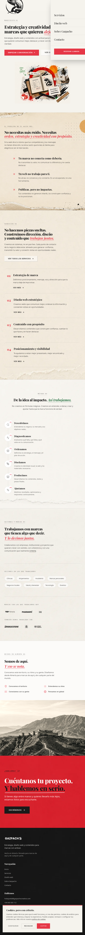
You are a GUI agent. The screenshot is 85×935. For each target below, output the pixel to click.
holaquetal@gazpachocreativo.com (17, 899)
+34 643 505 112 (10, 903)
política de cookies (39, 919)
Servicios (7, 873)
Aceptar (43, 926)
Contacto (7, 885)
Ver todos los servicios (19, 259)
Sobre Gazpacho (10, 881)
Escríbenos (15, 810)
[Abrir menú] (79, 5)
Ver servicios (52, 52)
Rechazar (28, 926)
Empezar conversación (20, 52)
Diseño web (8, 877)
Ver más (17, 288)
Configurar (13, 926)
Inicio (6, 869)
